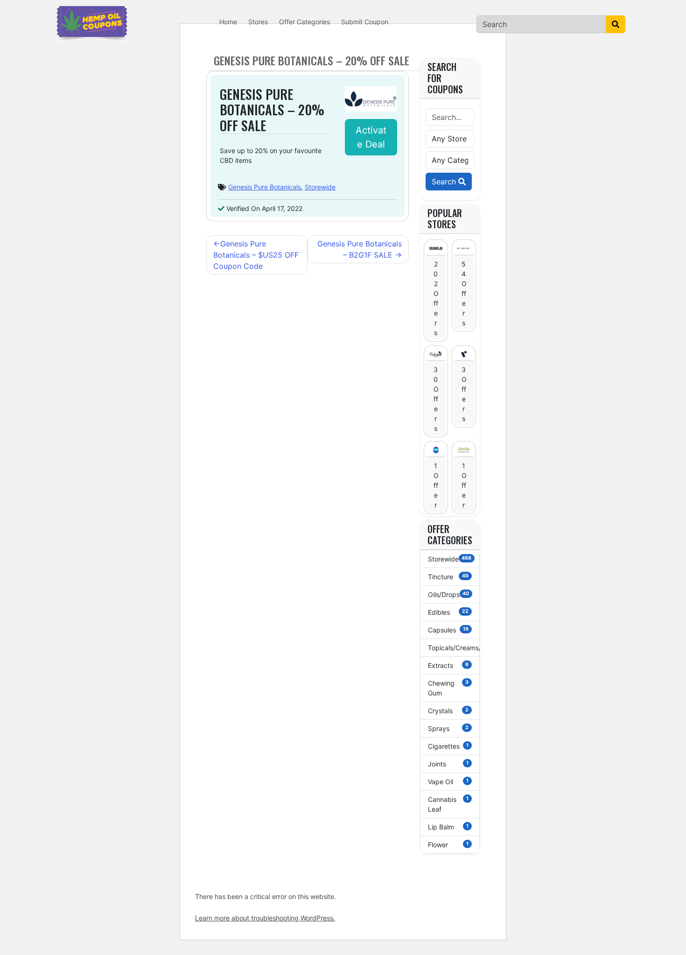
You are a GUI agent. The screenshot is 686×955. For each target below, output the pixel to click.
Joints (448, 764)
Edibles (448, 612)
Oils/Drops (448, 594)
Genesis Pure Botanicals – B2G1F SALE (359, 249)
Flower (448, 845)
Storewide (320, 187)
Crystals (448, 711)
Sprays (448, 728)
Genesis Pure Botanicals (264, 187)
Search (445, 181)
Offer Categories (304, 22)
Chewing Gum (448, 688)
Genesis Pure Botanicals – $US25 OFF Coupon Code (256, 255)
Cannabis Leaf (448, 804)
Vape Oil (448, 782)
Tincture (448, 577)
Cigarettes (448, 746)
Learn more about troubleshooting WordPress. (265, 918)
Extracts (448, 665)
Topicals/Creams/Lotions (454, 648)
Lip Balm (448, 827)
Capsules (448, 630)
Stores (258, 22)
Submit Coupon (364, 22)
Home (228, 22)
